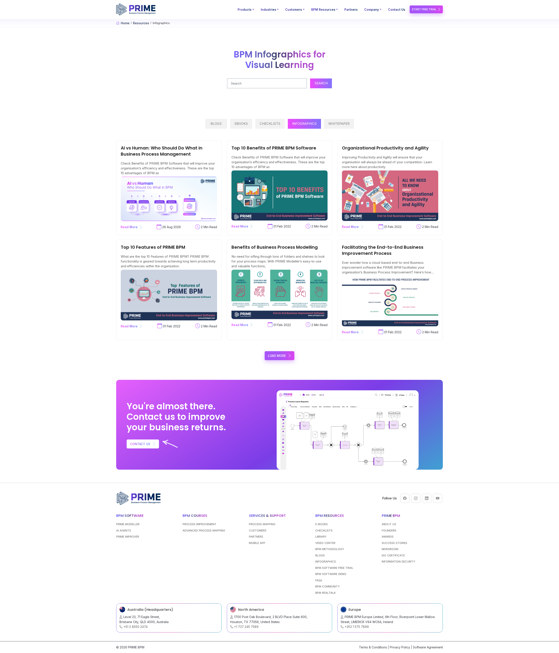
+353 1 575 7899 (356, 627)
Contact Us (396, 9)
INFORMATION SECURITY (398, 561)
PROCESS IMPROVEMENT (199, 524)
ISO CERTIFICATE (393, 555)
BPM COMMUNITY (327, 586)
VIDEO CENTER (325, 543)
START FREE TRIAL (424, 9)
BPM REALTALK (325, 592)
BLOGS (320, 555)
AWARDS (387, 536)
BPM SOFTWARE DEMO (330, 574)
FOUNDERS (389, 530)
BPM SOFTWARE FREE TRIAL (334, 568)
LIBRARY (321, 536)
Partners (351, 9)
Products (245, 9)
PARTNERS (256, 536)
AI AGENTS (123, 530)
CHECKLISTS (324, 530)
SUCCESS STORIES (394, 543)
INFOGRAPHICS (325, 561)
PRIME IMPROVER (127, 536)
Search (321, 83)
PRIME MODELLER (128, 524)
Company (371, 9)
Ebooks (241, 124)
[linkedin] (426, 498)
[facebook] (404, 498)
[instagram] (415, 498)
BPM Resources (323, 9)
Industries (268, 9)
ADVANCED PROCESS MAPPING (204, 530)
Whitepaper (339, 124)
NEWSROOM (390, 549)
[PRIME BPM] (136, 9)
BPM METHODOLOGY (329, 549)
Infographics (304, 124)
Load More (277, 356)
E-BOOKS (321, 524)
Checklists (270, 124)
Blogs (216, 124)
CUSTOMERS (257, 530)
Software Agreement (428, 647)
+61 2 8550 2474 (135, 627)
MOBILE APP (257, 543)
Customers (293, 9)
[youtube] (437, 498)
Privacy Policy (400, 647)
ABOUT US (389, 524)
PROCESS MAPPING (262, 524)
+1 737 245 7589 (246, 627)
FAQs (318, 580)
